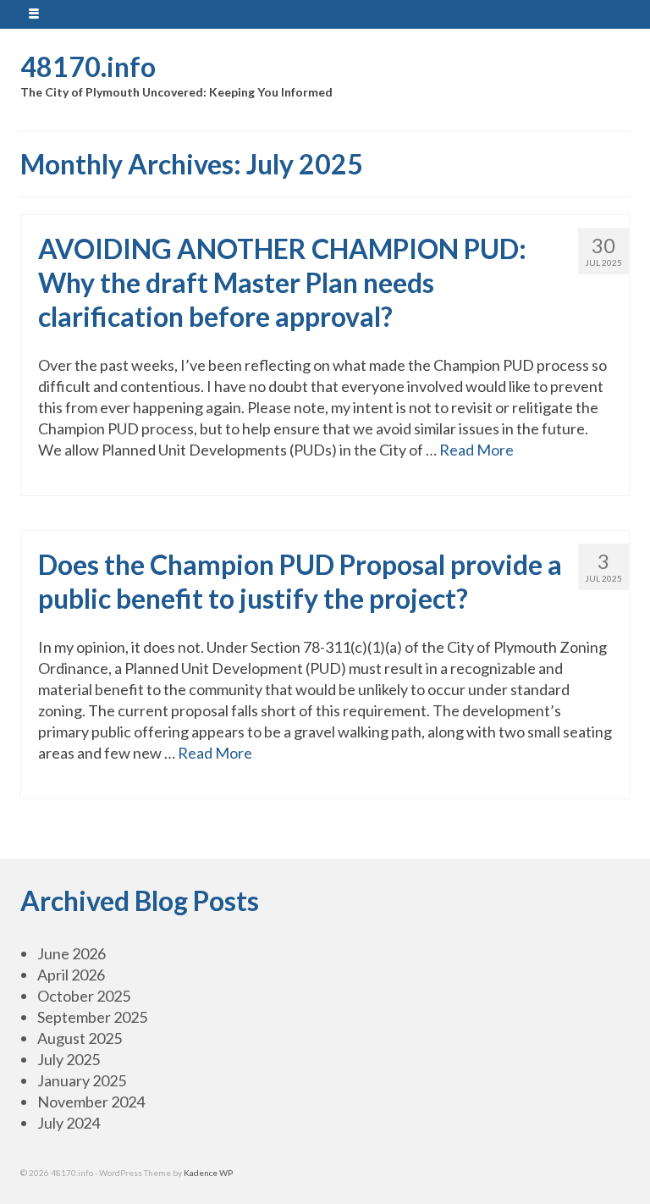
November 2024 (91, 1101)
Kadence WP (208, 1173)
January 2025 (81, 1080)
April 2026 (71, 974)
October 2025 (83, 995)
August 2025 (79, 1038)
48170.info (88, 66)
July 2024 (68, 1122)
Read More (476, 449)
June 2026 (71, 953)
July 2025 (68, 1059)
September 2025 (92, 1017)
